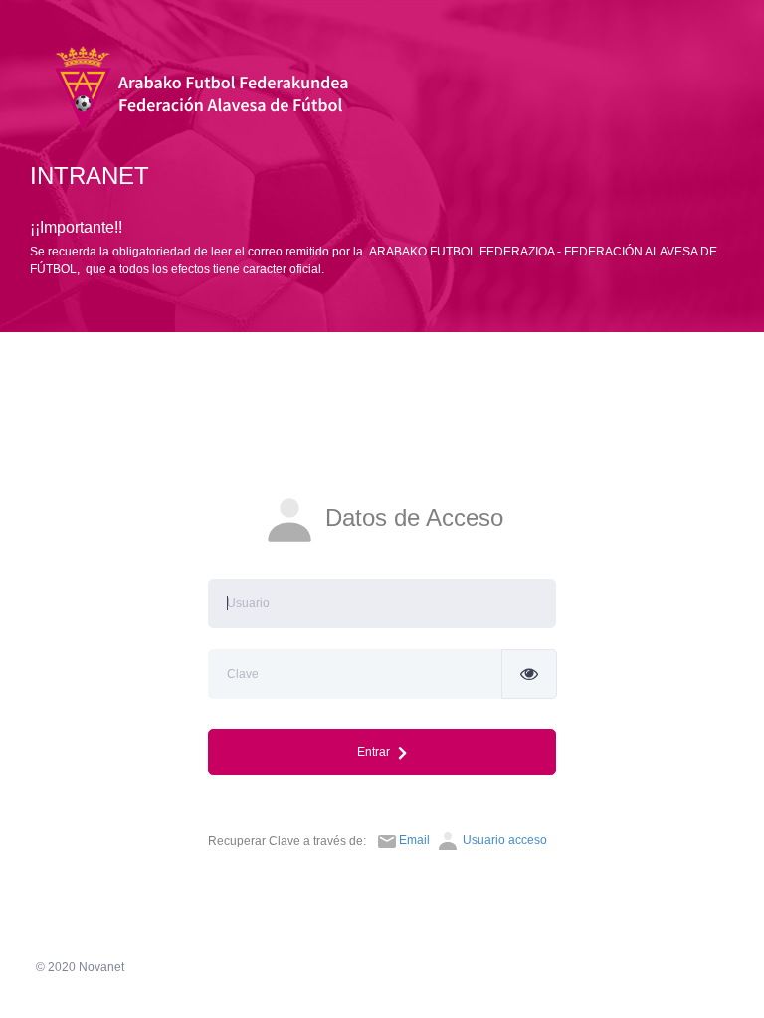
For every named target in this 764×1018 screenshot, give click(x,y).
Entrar (378, 752)
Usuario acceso (503, 840)
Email (414, 840)
